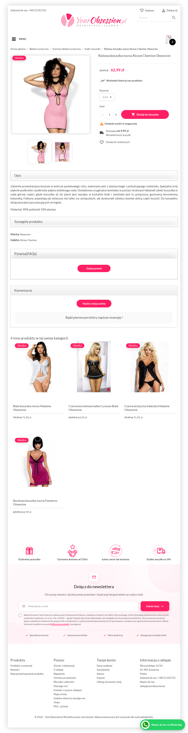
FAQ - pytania (61, 706)
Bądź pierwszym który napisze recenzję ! (94, 317)
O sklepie (58, 669)
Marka (14, 234)
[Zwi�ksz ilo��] (116, 114)
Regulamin (59, 673)
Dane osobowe (104, 665)
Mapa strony (60, 694)
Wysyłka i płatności (64, 681)
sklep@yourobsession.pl (152, 686)
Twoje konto (106, 660)
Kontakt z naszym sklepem (68, 690)
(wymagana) (96, 619)
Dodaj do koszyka (145, 114)
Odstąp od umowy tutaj (109, 681)
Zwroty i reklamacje (64, 665)
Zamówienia (103, 669)
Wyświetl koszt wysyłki (118, 135)
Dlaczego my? (61, 686)
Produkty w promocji (21, 665)
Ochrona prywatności (65, 677)
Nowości (14, 669)
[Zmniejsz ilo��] (103, 114)
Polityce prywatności (59, 624)
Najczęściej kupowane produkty (27, 673)
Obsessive (25, 234)
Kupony (101, 677)
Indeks (14, 240)
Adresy (100, 673)
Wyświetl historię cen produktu (121, 81)
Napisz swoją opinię (94, 303)
